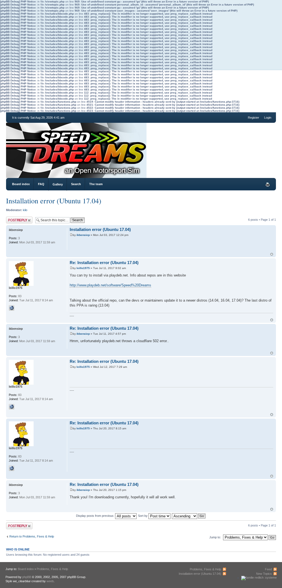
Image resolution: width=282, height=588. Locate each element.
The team (96, 184)
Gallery (58, 184)
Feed (268, 569)
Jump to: (215, 537)
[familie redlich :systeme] (259, 577)
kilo (25, 210)
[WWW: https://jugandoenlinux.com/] (11, 308)
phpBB (26, 577)
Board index (21, 184)
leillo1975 (83, 268)
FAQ (41, 184)
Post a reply (14, 218)
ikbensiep (83, 234)
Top (271, 254)
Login (267, 117)
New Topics (264, 573)
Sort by (143, 515)
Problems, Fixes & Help (52, 569)
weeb (50, 581)
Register (253, 117)
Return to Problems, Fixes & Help (31, 536)
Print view (267, 184)
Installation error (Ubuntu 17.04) (53, 200)
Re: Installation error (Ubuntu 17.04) (104, 262)
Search (76, 184)
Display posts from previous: (95, 515)
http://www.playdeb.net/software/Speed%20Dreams (110, 285)
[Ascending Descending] (189, 515)
